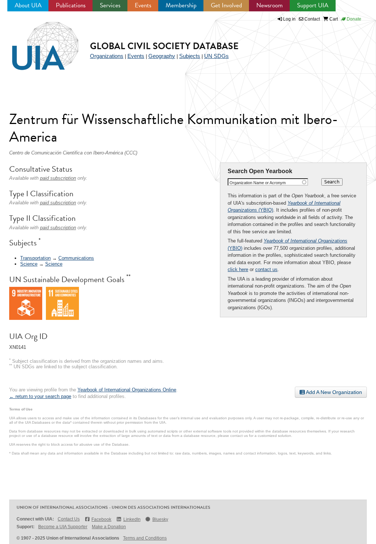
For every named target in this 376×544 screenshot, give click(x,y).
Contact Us (69, 519)
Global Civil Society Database (164, 46)
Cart (333, 19)
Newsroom (269, 5)
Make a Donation (109, 526)
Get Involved (226, 5)
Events (143, 5)
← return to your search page (40, 396)
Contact (311, 19)
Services (110, 5)
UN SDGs (216, 56)
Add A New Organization (333, 392)
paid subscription (58, 178)
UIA (36, 42)
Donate (353, 19)
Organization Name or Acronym (257, 182)
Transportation (35, 258)
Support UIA (312, 5)
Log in (289, 19)
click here (238, 269)
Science (28, 264)
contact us (266, 269)
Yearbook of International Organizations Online (126, 390)
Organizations (106, 56)
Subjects (189, 56)
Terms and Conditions (145, 538)
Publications (71, 5)
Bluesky (160, 519)
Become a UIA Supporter (62, 526)
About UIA (28, 5)
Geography (161, 56)
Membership (181, 5)
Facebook (101, 519)
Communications (76, 258)
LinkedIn (131, 519)
